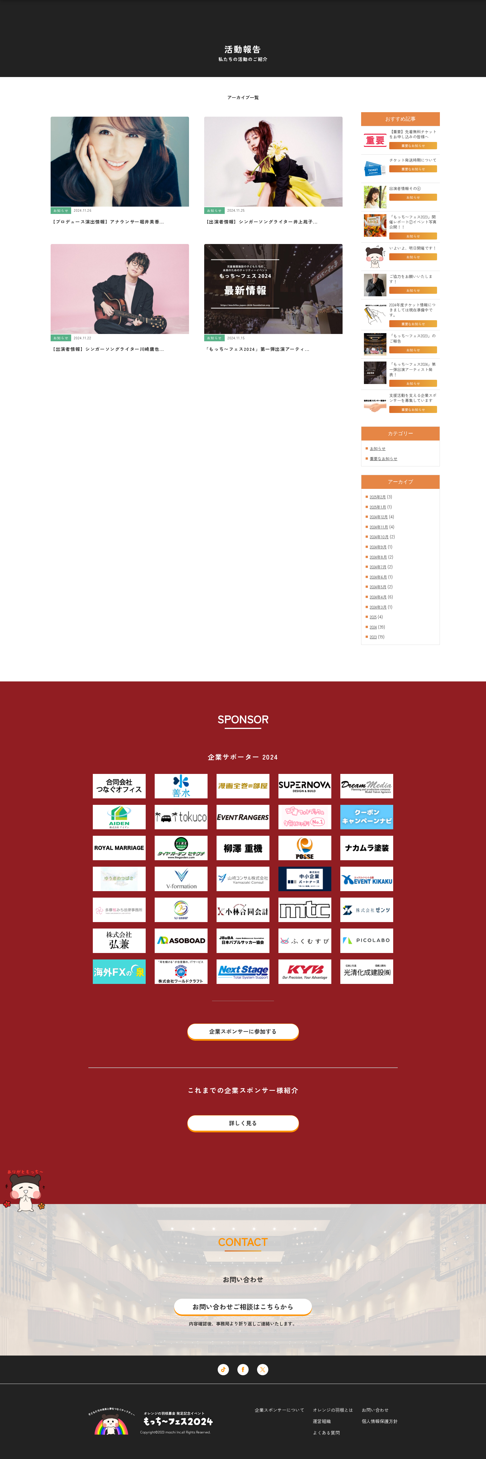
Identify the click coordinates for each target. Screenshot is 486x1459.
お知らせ (378, 448)
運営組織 (322, 1421)
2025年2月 (378, 497)
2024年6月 (378, 577)
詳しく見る (243, 1123)
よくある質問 (326, 1432)
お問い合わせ (375, 1409)
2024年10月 (379, 536)
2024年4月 (378, 597)
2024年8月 (378, 557)
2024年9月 (378, 547)
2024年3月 (378, 607)
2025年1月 (378, 507)
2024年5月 (378, 587)
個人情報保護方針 (380, 1421)
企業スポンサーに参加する (243, 1031)
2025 (373, 617)
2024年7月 (378, 567)
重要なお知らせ (383, 458)
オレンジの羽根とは (333, 1409)
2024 (373, 627)
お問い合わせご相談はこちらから (243, 1306)
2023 (373, 637)
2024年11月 (379, 527)
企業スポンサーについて (279, 1409)
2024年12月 (379, 517)
